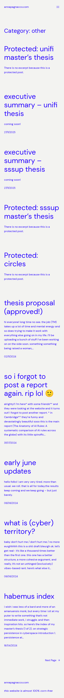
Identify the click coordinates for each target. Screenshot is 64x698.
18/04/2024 (10, 645)
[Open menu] (58, 7)
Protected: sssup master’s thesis (31, 212)
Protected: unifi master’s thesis (29, 53)
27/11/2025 (10, 132)
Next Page (52, 660)
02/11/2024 (10, 356)
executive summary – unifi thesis (31, 105)
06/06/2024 (11, 503)
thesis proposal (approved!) (29, 307)
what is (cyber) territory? (29, 527)
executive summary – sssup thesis (24, 161)
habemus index (29, 596)
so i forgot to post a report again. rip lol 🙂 (29, 385)
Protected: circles (21, 259)
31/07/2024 (10, 442)
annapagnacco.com (16, 7)
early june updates (20, 467)
